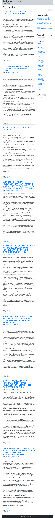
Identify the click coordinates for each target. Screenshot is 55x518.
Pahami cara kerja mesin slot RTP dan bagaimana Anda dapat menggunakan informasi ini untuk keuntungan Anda (19, 249)
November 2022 (41, 80)
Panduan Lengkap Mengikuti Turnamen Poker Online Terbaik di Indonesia (44, 23)
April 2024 (40, 58)
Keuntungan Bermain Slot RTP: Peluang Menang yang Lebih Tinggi (17, 68)
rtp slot (7, 61)
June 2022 (40, 87)
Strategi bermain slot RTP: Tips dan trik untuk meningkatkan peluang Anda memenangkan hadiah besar (17, 319)
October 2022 (41, 82)
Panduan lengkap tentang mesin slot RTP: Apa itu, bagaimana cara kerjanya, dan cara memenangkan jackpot (19, 451)
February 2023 (41, 76)
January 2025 (40, 47)
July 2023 (40, 70)
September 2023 (41, 67)
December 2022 (41, 79)
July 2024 (40, 55)
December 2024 (41, 48)
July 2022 (40, 85)
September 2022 (41, 83)
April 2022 (40, 89)
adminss (17, 15)
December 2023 (41, 64)
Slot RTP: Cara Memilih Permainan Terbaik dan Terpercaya (19, 13)
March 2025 (40, 44)
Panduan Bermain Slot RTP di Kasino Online (16, 129)
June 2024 (40, 56)
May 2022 (40, 88)
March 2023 (40, 75)
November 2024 (41, 50)
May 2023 (40, 73)
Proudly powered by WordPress (27, 516)
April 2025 (40, 43)
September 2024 (41, 52)
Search (38, 7)
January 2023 (40, 78)
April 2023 (40, 74)
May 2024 (40, 57)
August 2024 (40, 53)
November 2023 (41, 65)
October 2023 (41, 66)
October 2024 (41, 51)
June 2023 (40, 71)
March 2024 (40, 60)
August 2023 (40, 69)
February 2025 (41, 46)
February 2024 (41, 61)
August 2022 (40, 84)
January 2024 (40, 62)
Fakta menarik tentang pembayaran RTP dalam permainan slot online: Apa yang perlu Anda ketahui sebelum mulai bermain (19, 185)
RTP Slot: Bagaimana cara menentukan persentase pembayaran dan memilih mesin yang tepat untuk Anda (17, 384)
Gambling (8, 60)
